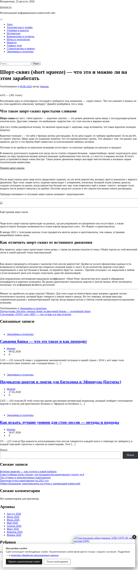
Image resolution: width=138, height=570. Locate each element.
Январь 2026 (14, 535)
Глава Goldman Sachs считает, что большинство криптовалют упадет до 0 (42, 474)
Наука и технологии (18, 39)
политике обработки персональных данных (35, 555)
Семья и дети (14, 45)
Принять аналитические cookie (24, 561)
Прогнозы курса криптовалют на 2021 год (24, 480)
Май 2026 (12, 522)
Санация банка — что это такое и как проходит (43, 341)
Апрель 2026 (14, 525)
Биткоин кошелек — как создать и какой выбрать (28, 471)
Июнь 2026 (13, 519)
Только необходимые (57, 561)
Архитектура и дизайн (20, 27)
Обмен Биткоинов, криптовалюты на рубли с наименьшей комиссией (40, 483)
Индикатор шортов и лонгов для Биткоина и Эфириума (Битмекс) (60, 382)
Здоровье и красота (18, 30)
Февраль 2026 (15, 532)
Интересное (13, 33)
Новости (12, 42)
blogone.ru (5, 7)
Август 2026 (14, 513)
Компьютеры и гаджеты (20, 36)
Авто (10, 24)
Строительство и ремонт (21, 48)
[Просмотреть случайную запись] (1, 57)
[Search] (1, 60)
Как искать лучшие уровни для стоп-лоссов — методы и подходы (59, 422)
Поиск (3, 450)
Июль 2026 (13, 516)
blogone (44, 86)
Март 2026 (13, 528)
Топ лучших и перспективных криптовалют (25, 477)
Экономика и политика (20, 51)
